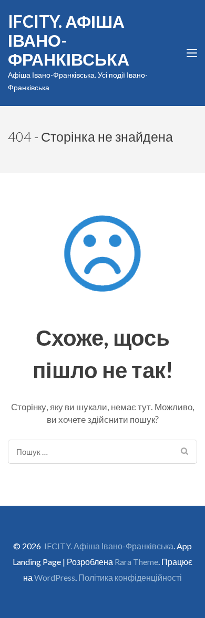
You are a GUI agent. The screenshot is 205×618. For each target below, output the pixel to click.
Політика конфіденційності (130, 577)
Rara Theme (136, 562)
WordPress (54, 577)
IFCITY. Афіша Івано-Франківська (108, 546)
